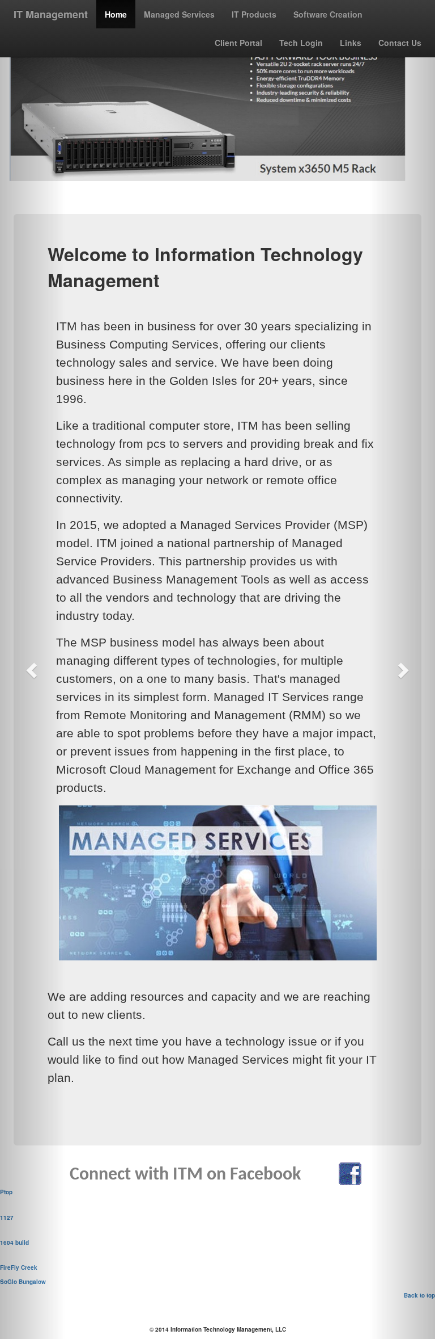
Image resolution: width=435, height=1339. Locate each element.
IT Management (51, 14)
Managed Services (179, 14)
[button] (32, 669)
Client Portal (238, 42)
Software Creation (327, 14)
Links (350, 42)
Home (116, 14)
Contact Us (399, 42)
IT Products (254, 14)
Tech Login (301, 42)
